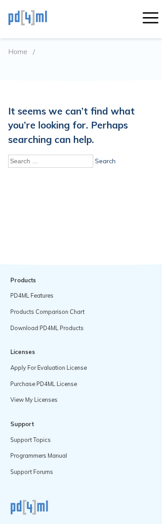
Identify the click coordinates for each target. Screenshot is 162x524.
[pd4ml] (37, 19)
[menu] (150, 19)
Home (17, 51)
